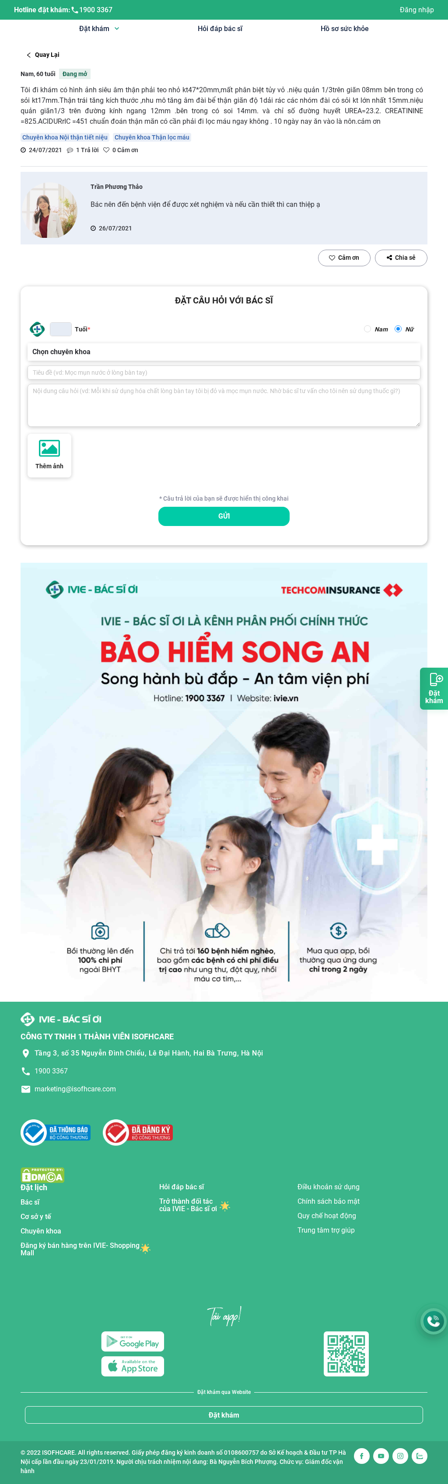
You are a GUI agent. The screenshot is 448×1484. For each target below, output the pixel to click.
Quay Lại (47, 54)
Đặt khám (224, 1415)
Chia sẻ (405, 257)
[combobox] (33, 352)
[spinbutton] (60, 329)
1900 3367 (95, 10)
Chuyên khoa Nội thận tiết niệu (65, 137)
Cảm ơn (348, 257)
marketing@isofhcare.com (75, 1089)
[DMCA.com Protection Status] (42, 1174)
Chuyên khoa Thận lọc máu (152, 137)
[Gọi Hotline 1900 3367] (433, 1321)
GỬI (224, 516)
